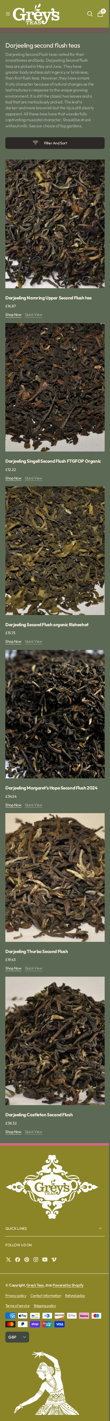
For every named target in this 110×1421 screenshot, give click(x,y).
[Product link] (53, 227)
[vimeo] (55, 1240)
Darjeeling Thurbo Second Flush (36, 936)
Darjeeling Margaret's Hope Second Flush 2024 (51, 778)
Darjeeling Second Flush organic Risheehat (47, 620)
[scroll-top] (97, 1412)
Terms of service (17, 1286)
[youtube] (46, 1240)
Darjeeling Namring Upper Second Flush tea (48, 298)
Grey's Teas (35, 1265)
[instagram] (37, 1240)
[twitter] (9, 1240)
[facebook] (18, 1240)
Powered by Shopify (68, 1265)
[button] (8, 13)
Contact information (45, 1275)
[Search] (86, 14)
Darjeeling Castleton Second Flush (39, 1095)
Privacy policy (15, 1275)
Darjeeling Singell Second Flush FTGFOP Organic (44, 459)
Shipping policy (45, 1286)
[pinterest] (28, 1240)
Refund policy (75, 1275)
